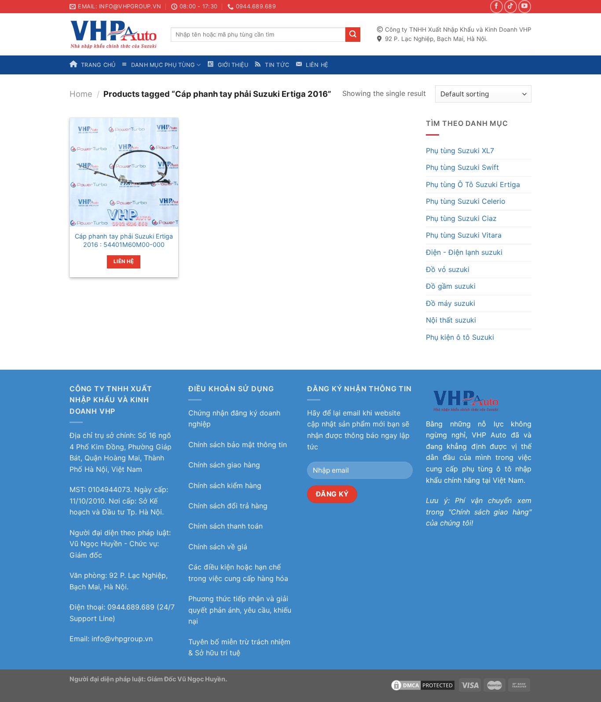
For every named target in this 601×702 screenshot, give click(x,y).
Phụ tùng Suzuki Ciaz (461, 218)
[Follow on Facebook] (496, 6)
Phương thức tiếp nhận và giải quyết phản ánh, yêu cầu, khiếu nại (239, 609)
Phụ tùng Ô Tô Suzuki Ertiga (473, 184)
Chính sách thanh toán (225, 526)
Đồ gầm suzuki (451, 286)
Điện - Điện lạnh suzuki (464, 252)
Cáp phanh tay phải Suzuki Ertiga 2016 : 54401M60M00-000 (124, 240)
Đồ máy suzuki (450, 303)
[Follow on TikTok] (510, 6)
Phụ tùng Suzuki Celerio (466, 201)
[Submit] (352, 34)
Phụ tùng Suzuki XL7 (460, 150)
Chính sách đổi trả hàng (228, 505)
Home (81, 94)
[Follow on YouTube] (524, 6)
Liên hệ (124, 261)
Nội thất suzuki (451, 320)
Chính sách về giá (217, 546)
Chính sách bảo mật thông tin (237, 444)
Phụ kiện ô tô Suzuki (460, 337)
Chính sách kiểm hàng (224, 485)
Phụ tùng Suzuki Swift (462, 167)
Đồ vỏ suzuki (447, 269)
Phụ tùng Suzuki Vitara (464, 235)
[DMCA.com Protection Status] (423, 684)
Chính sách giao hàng (224, 464)
